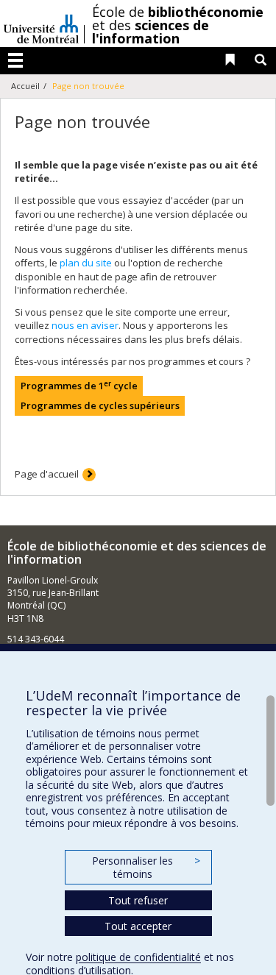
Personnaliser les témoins (145, 867)
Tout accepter (138, 926)
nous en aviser (85, 325)
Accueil (25, 85)
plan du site (86, 262)
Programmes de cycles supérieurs (100, 405)
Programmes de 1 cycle (79, 386)
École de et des (177, 25)
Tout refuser (138, 900)
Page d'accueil (47, 474)
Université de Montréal (41, 23)
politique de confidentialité (138, 957)
